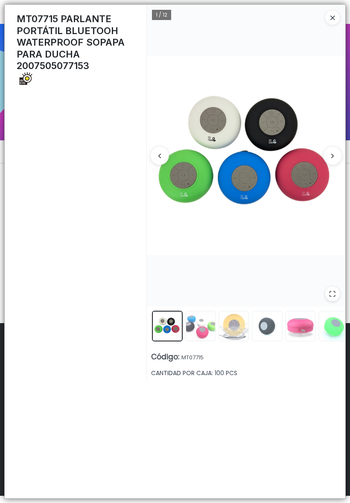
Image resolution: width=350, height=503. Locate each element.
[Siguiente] (332, 155)
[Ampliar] (332, 293)
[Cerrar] (332, 17)
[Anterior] (159, 155)
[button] (167, 326)
